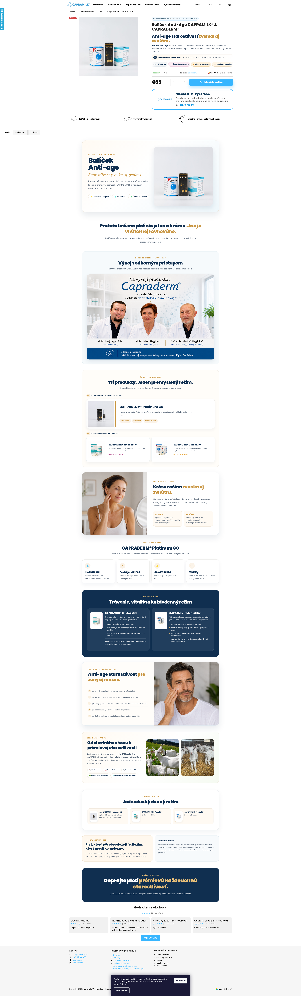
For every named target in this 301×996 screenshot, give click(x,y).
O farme (116, 955)
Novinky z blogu (162, 963)
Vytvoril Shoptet (225, 989)
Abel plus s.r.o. (78, 960)
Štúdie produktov (163, 955)
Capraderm (192, 73)
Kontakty (116, 957)
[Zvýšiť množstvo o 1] (185, 81)
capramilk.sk (78, 963)
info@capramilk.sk (80, 954)
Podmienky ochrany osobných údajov (128, 969)
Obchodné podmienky (122, 963)
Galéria (159, 960)
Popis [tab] (7, 132)
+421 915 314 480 (79, 957)
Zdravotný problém (164, 957)
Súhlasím (181, 980)
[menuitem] (98, 4)
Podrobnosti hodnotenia (175, 18)
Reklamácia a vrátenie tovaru (125, 966)
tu (125, 984)
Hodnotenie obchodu (150, 907)
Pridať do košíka (213, 82)
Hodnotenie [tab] (20, 132)
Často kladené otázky (122, 960)
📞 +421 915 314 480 (185, 105)
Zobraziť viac (151, 938)
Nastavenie (121, 990)
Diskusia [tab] (34, 132)
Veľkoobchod (161, 966)
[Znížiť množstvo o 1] (173, 81)
